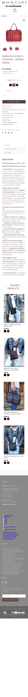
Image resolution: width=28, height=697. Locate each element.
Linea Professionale (15, 566)
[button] (5, 16)
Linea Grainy (19, 563)
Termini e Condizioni (8, 614)
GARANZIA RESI (7, 152)
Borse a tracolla (7, 551)
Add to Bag (14, 318)
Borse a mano (6, 548)
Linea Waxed (6, 571)
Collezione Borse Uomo (8, 563)
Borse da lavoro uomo (13, 109)
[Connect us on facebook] (2, 582)
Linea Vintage (14, 568)
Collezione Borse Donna (9, 561)
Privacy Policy (5, 501)
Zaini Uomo (15, 573)
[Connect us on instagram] (6, 582)
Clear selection (9, 90)
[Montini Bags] (14, 4)
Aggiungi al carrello (14, 101)
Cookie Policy (13, 501)
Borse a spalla (15, 548)
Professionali (19, 571)
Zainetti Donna (6, 573)
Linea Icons (6, 566)
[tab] (14, 145)
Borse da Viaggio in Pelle (8, 553)
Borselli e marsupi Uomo (9, 556)
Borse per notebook (8, 558)
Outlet (12, 571)
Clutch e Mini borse (19, 558)
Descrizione (7, 145)
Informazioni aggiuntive (10, 148)
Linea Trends (6, 568)
